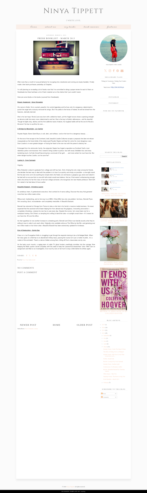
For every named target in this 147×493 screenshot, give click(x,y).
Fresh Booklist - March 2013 (111, 379)
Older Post (85, 325)
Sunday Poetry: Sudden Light (111, 364)
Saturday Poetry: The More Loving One (114, 376)
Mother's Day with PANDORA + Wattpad (114, 263)
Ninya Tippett (73, 11)
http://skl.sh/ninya (117, 87)
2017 (103, 324)
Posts (104, 393)
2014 (103, 330)
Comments (106, 397)
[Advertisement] (113, 437)
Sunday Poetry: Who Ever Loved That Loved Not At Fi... (113, 355)
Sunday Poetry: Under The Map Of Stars (114, 349)
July (105, 338)
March (105, 347)
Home (33, 27)
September (107, 335)
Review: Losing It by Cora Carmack (113, 361)
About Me (50, 27)
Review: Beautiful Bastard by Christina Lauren (114, 370)
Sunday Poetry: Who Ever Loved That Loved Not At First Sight (113, 221)
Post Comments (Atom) (31, 328)
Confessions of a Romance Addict (112, 367)
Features (112, 27)
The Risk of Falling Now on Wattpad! (113, 352)
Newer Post (28, 325)
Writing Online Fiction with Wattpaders (114, 194)
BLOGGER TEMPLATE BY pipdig (73, 491)
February (106, 382)
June (105, 341)
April (105, 344)
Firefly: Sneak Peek (108, 359)
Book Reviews (91, 27)
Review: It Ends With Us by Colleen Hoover (113, 312)
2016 (103, 327)
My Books (69, 27)
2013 (103, 333)
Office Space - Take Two (110, 374)
